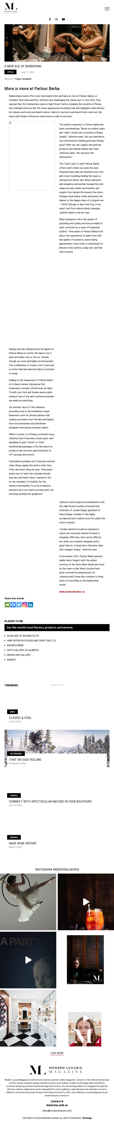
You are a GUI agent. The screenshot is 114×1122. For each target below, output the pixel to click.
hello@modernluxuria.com (57, 1110)
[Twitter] (19, 604)
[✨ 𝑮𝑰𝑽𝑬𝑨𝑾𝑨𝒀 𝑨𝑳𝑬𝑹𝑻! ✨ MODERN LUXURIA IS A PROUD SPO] (28, 960)
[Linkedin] (30, 604)
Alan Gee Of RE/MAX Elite (23, 635)
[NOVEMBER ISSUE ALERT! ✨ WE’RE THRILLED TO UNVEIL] (86, 960)
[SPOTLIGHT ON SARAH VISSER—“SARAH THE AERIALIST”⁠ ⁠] (28, 902)
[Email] (7, 604)
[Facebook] (13, 604)
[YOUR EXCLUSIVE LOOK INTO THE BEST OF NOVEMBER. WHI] (86, 1018)
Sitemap (87, 1117)
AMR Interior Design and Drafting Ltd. (31, 640)
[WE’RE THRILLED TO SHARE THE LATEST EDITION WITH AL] (86, 902)
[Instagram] (24, 604)
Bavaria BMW (15, 645)
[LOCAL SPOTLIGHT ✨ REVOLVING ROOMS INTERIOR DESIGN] (28, 1018)
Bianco (11, 659)
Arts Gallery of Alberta (23, 650)
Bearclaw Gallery (19, 654)
